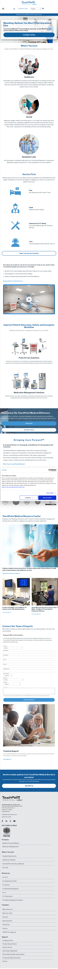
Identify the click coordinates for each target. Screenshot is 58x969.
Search (14, 8)
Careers (5, 928)
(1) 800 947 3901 (23, 8)
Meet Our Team (7, 913)
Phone (4, 664)
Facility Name (6, 668)
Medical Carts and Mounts (10, 843)
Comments (5, 687)
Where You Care (8, 852)
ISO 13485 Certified (9, 825)
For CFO (5, 877)
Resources (6, 873)
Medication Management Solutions (29, 392)
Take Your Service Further (29, 253)
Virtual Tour (6, 924)
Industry (5, 677)
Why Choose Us (7, 909)
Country (5, 646)
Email (4, 659)
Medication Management (10, 846)
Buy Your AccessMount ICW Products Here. (29, 14)
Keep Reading (6, 612)
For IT (4, 892)
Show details (49, 493)
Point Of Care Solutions (29, 358)
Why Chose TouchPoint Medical (14, 464)
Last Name (5, 655)
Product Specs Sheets (9, 944)
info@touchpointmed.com (9, 814)
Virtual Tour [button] (29, 423)
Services (5, 917)
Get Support (7, 759)
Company (5, 905)
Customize (28, 497)
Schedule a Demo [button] (29, 430)
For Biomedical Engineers (10, 888)
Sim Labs (5, 867)
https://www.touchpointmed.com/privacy (13, 487)
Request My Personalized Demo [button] (12, 281)
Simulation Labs (29, 157)
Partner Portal (7, 947)
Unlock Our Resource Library (11, 573)
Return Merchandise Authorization (13, 954)
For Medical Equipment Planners (12, 900)
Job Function (6, 673)
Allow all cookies (47, 497)
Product (5, 682)
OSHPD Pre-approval (9, 932)
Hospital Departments (9, 856)
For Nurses (5, 885)
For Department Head (9, 881)
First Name (5, 650)
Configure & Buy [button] (29, 35)
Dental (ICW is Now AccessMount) (13, 864)
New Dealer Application (9, 951)
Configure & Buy (7, 940)
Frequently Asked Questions (11, 958)
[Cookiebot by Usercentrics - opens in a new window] (49, 470)
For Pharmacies (7, 896)
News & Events (7, 921)
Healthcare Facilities (8, 860)
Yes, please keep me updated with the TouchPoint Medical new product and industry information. (27, 695)
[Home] (29, 3)
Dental (29, 117)
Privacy (4, 961)
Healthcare (29, 77)
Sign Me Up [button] (29, 786)
